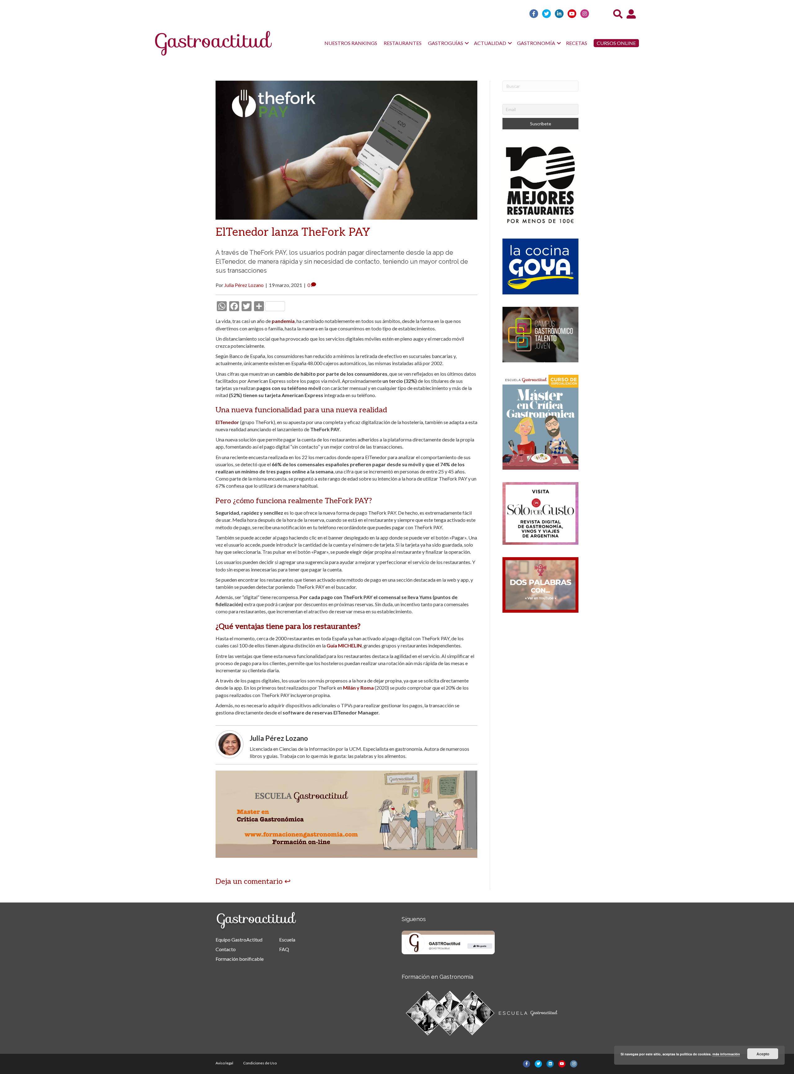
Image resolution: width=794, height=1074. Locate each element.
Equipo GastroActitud (239, 939)
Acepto (762, 1054)
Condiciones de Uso (260, 1063)
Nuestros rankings (350, 43)
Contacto (226, 949)
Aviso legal (224, 1063)
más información (726, 1054)
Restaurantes (403, 43)
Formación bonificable (240, 959)
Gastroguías (445, 43)
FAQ (284, 949)
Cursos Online (616, 43)
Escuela (287, 939)
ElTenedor (227, 422)
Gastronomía (536, 43)
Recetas (576, 43)
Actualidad (490, 43)
